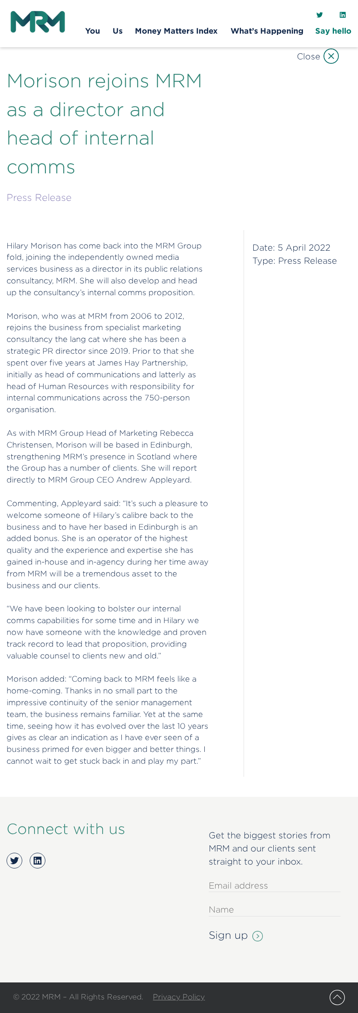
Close (308, 56)
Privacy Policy (179, 996)
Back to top (337, 997)
